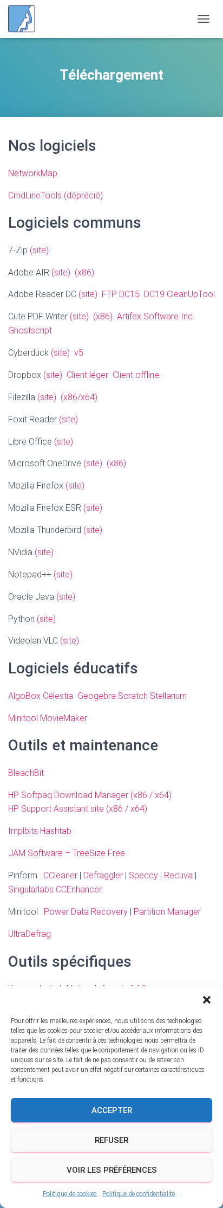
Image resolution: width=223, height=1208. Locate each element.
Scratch (133, 696)
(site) (39, 250)
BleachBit (26, 773)
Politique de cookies (70, 1194)
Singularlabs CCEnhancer (55, 889)
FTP (109, 294)
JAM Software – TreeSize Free (66, 853)
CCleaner (60, 875)
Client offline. (137, 375)
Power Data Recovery (86, 912)
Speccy (143, 875)
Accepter (111, 1110)
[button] (206, 999)
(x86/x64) (79, 397)
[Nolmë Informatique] (25, 19)
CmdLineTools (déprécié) (55, 195)
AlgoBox (24, 696)
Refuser (111, 1140)
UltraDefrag (29, 934)
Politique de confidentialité (138, 1194)
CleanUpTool (191, 294)
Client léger (87, 375)
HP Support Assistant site (56, 809)
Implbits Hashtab (39, 831)
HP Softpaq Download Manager (68, 795)
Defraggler (103, 875)
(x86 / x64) (151, 795)
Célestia (58, 696)
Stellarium (168, 696)
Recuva (178, 875)
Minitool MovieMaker (47, 718)
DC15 (131, 294)
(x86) (84, 272)
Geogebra (96, 696)
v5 (78, 353)
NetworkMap (32, 173)
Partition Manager (167, 912)
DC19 (154, 294)
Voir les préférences (112, 1170)
